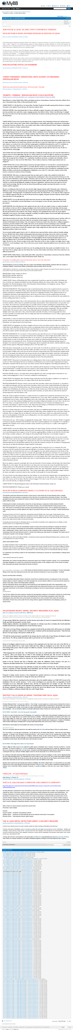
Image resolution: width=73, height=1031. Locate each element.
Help (69, 5)
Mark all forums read (38, 1027)
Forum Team (4, 1027)
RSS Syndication (46, 1027)
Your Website (15, 1027)
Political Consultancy (10, 11)
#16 (69, 26)
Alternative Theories (18, 11)
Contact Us (10, 1027)
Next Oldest (5, 844)
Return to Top (22, 1027)
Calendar (64, 5)
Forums (3, 11)
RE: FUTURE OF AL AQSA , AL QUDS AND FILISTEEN (15, 980)
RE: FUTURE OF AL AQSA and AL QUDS (12, 860)
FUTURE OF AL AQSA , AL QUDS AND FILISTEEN (13, 852)
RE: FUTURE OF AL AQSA (9, 853)
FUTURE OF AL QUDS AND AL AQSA (11, 893)
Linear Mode (68, 18)
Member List (56, 5)
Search (49, 5)
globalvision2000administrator (31, 852)
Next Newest (12, 844)
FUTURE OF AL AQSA (8, 857)
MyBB (7, 1029)
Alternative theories (26, 11)
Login (13, 8)
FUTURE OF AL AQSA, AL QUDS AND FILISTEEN (14, 979)
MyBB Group (16, 1029)
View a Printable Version (8, 1020)
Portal (43, 5)
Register (18, 8)
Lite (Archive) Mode (29, 1027)
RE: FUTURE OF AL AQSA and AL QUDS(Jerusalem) (15, 858)
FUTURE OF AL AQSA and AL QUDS (11, 870)
